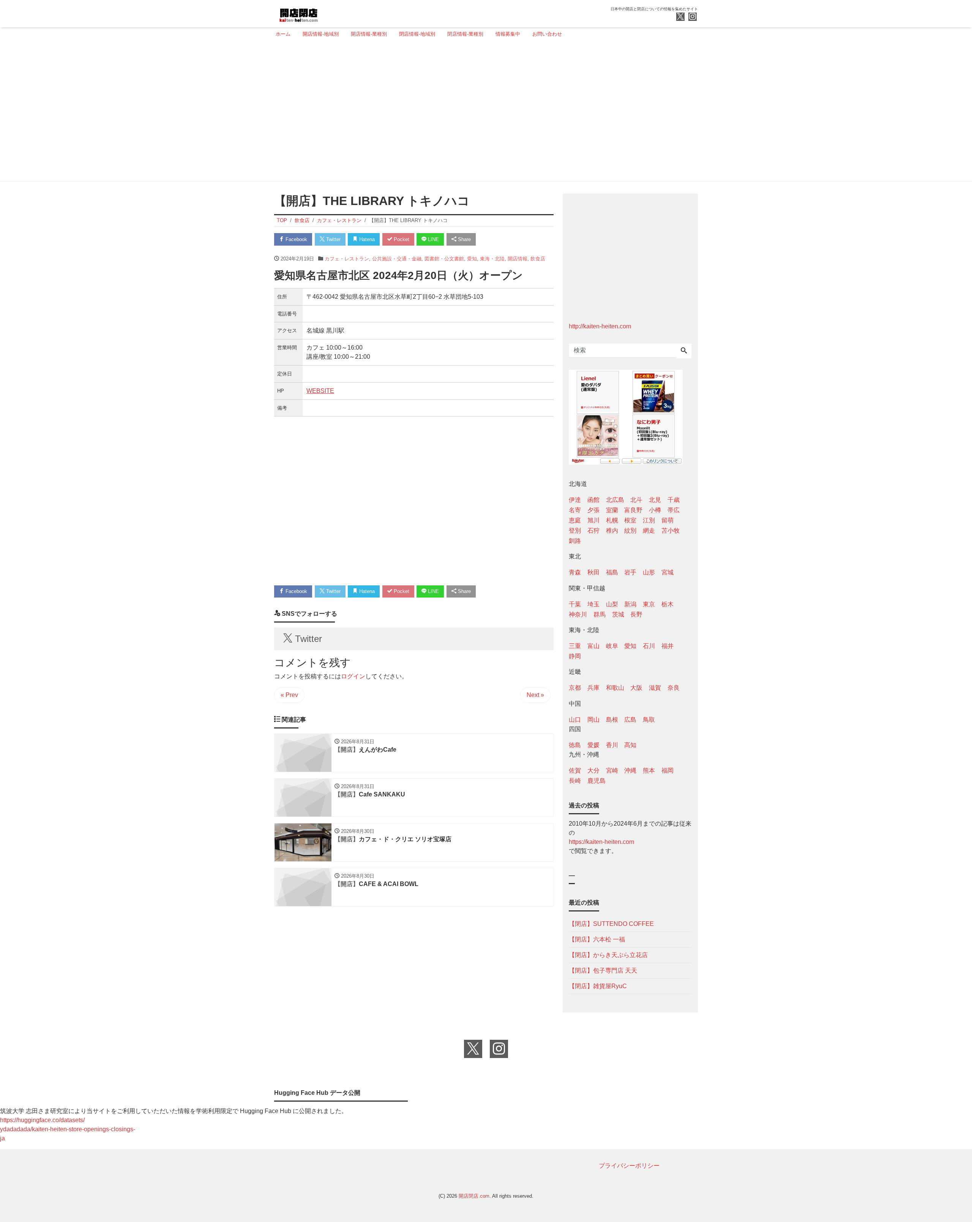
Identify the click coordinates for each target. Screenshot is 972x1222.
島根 (612, 719)
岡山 (593, 719)
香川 (612, 745)
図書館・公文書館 (444, 259)
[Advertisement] (484, 113)
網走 (649, 530)
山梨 (612, 604)
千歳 (673, 500)
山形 (649, 572)
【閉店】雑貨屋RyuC (598, 986)
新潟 (630, 604)
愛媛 (593, 745)
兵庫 (593, 687)
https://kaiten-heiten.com (601, 842)
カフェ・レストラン (347, 259)
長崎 (575, 780)
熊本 (649, 770)
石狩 (593, 530)
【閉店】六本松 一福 (597, 939)
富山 (593, 646)
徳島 (575, 745)
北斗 (636, 500)
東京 (649, 604)
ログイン (353, 676)
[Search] (683, 351)
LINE (432, 239)
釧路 (575, 541)
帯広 (673, 510)
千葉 (575, 604)
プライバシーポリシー (629, 1165)
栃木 (667, 604)
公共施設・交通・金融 (396, 259)
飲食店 (537, 259)
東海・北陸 (492, 259)
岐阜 (612, 646)
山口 (575, 719)
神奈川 (578, 614)
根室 (630, 520)
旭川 (593, 520)
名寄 (575, 510)
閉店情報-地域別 (417, 34)
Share (463, 239)
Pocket (400, 239)
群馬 (599, 614)
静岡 (575, 656)
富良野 (633, 510)
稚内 (612, 530)
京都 (575, 687)
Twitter (333, 239)
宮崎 (612, 770)
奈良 (673, 687)
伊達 (575, 500)
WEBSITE (320, 391)
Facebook (295, 239)
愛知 (472, 259)
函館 (593, 500)
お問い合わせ (547, 34)
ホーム (283, 34)
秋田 (593, 572)
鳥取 (649, 719)
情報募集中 (507, 34)
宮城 (667, 572)
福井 (667, 646)
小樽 (655, 510)
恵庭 (575, 520)
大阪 (636, 687)
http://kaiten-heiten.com (600, 326)
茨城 (618, 614)
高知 (630, 745)
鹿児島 (596, 780)
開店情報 (517, 259)
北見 (655, 500)
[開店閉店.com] (327, 13)
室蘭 (612, 510)
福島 (612, 572)
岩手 (630, 572)
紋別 (630, 530)
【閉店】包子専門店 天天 (603, 970)
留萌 (667, 520)
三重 (575, 646)
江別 (649, 520)
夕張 (593, 510)
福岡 (667, 770)
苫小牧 (670, 530)
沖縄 (630, 770)
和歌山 (615, 687)
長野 (636, 614)
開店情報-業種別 (369, 34)
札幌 (612, 520)
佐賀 (575, 770)
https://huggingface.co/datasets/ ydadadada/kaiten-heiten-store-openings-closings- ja (67, 1129)
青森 (575, 572)
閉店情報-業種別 (465, 34)
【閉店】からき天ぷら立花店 (608, 955)
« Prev (289, 695)
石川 (649, 646)
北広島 (615, 500)
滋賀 (655, 687)
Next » (535, 695)
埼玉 (593, 604)
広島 (630, 719)
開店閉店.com (474, 1196)
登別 (575, 530)
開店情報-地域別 (321, 34)
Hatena (366, 239)
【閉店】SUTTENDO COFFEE (611, 924)
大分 (593, 770)
